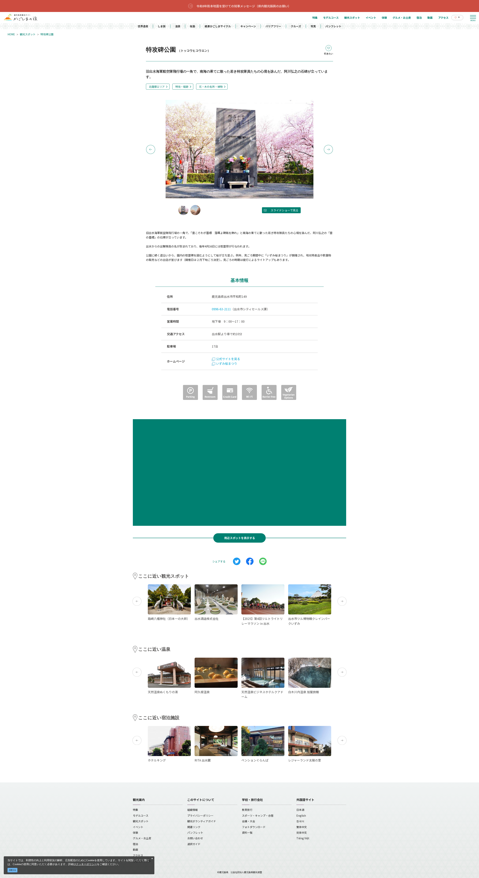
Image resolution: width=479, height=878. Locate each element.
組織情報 (192, 810)
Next (328, 149)
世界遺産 (143, 26)
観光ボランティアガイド (201, 821)
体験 (135, 832)
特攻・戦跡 (181, 86)
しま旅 (162, 26)
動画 (135, 849)
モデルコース (140, 815)
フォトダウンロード (254, 827)
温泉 (177, 26)
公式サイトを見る (228, 359)
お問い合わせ (195, 838)
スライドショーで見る (284, 210)
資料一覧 (247, 832)
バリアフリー (273, 26)
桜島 (192, 26)
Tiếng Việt (302, 838)
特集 (135, 810)
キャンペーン (248, 26)
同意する (12, 870)
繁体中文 (301, 827)
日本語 (300, 810)
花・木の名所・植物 (211, 86)
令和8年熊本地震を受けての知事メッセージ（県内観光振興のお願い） (243, 6)
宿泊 (135, 844)
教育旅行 (247, 810)
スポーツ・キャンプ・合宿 (257, 815)
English (301, 815)
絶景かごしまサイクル (218, 26)
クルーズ (296, 26)
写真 (313, 26)
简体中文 (301, 832)
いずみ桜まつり (226, 363)
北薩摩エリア (157, 86)
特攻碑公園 (47, 34)
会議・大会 (248, 821)
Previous (150, 149)
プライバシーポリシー (200, 815)
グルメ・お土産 (142, 838)
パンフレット (333, 26)
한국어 (300, 821)
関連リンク (193, 827)
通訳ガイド (193, 844)
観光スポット (28, 34)
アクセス (138, 855)
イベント (138, 827)
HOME (11, 34)
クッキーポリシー (86, 864)
